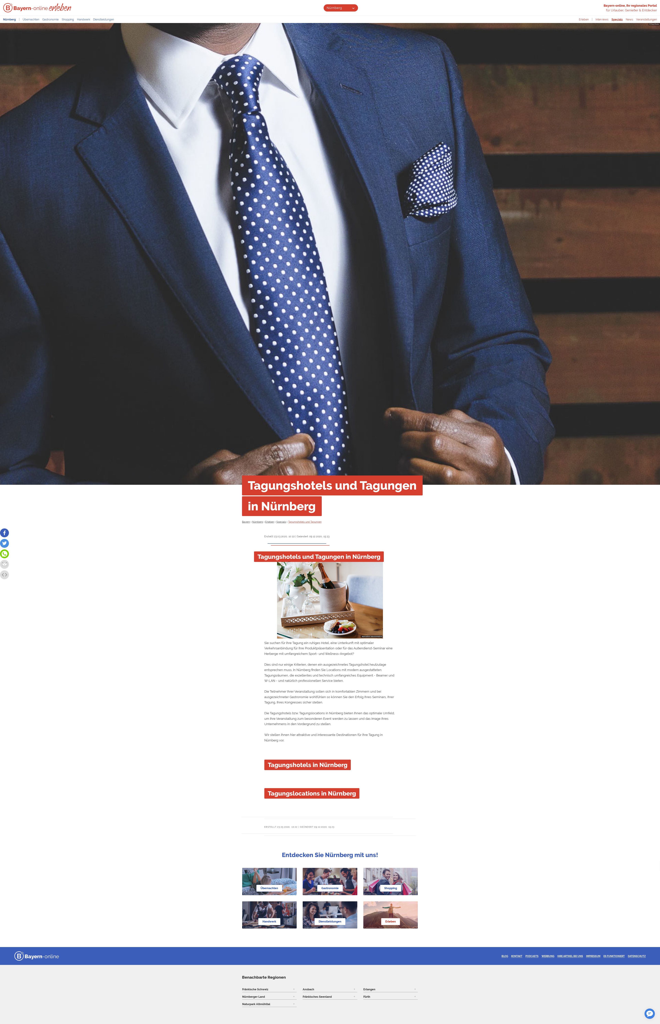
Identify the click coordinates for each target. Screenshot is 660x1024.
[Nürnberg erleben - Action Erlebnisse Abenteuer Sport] (60, 7)
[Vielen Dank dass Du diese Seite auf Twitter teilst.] (4, 543)
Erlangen (369, 989)
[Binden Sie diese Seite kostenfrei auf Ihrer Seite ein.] (4, 574)
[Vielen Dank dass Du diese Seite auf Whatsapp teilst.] (4, 553)
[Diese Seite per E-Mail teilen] (4, 564)
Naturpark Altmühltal (256, 1004)
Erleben (584, 19)
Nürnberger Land (253, 996)
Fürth (366, 996)
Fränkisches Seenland (317, 996)
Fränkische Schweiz (255, 989)
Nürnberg (334, 8)
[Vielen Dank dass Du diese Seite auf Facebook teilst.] (4, 532)
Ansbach (308, 989)
